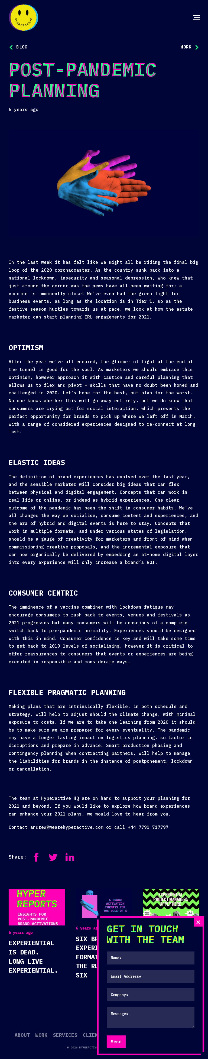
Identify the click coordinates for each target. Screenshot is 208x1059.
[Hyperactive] (23, 17)
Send (116, 1041)
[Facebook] (36, 857)
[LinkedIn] (70, 857)
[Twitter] (53, 857)
